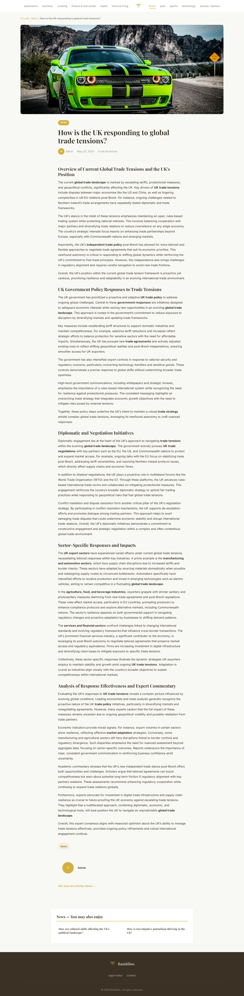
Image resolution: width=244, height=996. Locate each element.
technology (188, 5)
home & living (120, 5)
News (152, 5)
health (104, 5)
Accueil (25, 18)
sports (174, 5)
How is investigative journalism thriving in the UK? (156, 930)
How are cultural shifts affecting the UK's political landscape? (84, 930)
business (47, 5)
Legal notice (115, 975)
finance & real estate (83, 5)
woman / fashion (210, 5)
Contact (131, 975)
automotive (31, 5)
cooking (62, 5)
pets (162, 5)
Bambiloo (126, 963)
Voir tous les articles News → (77, 886)
